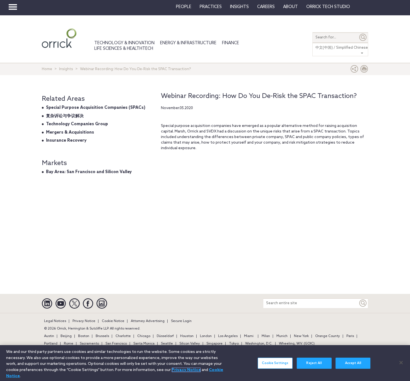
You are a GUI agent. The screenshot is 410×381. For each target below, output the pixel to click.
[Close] (401, 363)
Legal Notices (55, 321)
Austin (49, 336)
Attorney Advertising (148, 321)
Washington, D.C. (258, 344)
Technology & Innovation (124, 43)
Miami (249, 336)
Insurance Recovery (66, 140)
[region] (205, 363)
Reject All (314, 363)
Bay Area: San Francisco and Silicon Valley (89, 171)
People (183, 6)
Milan (266, 336)
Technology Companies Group (77, 124)
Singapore (214, 344)
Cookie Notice (113, 321)
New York (301, 336)
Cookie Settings (275, 363)
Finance (230, 43)
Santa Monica (144, 344)
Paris (350, 336)
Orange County (327, 336)
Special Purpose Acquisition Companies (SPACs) (95, 107)
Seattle (167, 344)
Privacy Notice (84, 321)
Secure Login (181, 321)
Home (47, 69)
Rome (68, 344)
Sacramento (89, 344)
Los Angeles (228, 336)
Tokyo (234, 344)
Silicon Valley (189, 344)
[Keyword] (363, 303)
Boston (83, 336)
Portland (50, 344)
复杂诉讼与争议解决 (65, 116)
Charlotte (123, 336)
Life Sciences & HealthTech (123, 48)
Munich (282, 336)
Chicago (143, 336)
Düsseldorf (165, 336)
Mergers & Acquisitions (70, 132)
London (206, 336)
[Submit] (363, 37)
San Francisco (116, 344)
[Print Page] (364, 70)
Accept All (353, 363)
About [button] (290, 6)
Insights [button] (239, 6)
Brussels (102, 336)
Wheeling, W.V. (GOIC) (297, 344)
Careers (266, 6)
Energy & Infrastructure (188, 43)
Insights (66, 69)
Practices (211, 6)
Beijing (66, 336)
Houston (187, 336)
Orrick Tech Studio (328, 6)
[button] (354, 70)
